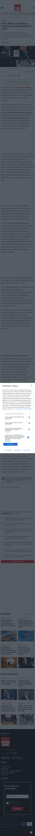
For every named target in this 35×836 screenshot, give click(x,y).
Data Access (17, 450)
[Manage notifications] (31, 832)
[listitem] (17, 414)
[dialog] (17, 418)
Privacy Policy (26, 450)
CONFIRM (10, 444)
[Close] (31, 386)
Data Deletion (8, 450)
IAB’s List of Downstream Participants (19, 409)
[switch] (28, 417)
